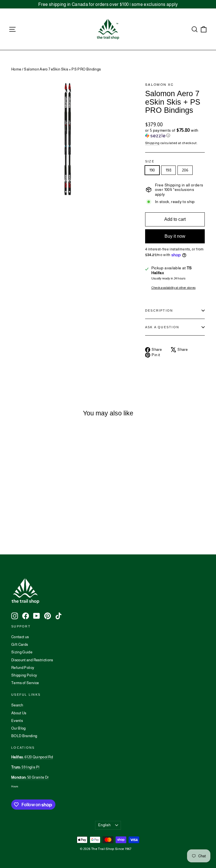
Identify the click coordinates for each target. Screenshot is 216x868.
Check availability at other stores (173, 287)
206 (185, 170)
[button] (175, 133)
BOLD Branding (24, 736)
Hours (14, 786)
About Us (18, 713)
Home (16, 69)
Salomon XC (159, 85)
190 (152, 170)
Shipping (152, 143)
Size (149, 161)
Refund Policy (22, 668)
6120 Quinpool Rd (32, 757)
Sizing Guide (21, 652)
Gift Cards (19, 644)
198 (168, 170)
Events (17, 721)
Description (159, 310)
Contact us (20, 637)
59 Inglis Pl (25, 767)
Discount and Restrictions (32, 660)
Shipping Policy (24, 675)
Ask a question (162, 327)
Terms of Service (25, 683)
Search (17, 705)
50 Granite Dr (30, 777)
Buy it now (175, 236)
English (104, 825)
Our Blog (18, 728)
